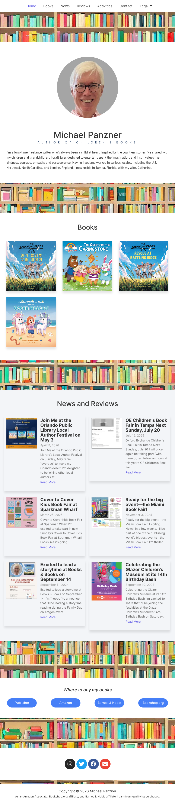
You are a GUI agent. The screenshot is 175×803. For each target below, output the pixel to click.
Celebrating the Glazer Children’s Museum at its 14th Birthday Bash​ (146, 572)
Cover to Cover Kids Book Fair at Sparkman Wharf (58, 504)
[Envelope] (105, 764)
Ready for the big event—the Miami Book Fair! (144, 504)
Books (48, 6)
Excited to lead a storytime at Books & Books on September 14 (61, 572)
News (65, 6)
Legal (144, 6)
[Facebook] (93, 764)
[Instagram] (70, 764)
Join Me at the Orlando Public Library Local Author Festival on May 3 (60, 430)
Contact (126, 6)
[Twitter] (81, 764)
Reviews (83, 6)
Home (31, 6)
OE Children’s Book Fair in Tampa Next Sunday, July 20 (146, 425)
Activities (104, 6)
